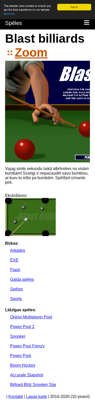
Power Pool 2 (22, 326)
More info (9, 14)
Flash (15, 270)
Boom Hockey (22, 365)
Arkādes (17, 250)
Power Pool (20, 355)
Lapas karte (36, 396)
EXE (14, 260)
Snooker (17, 336)
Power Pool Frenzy (27, 346)
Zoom (31, 52)
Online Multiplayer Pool (31, 317)
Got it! (74, 7)
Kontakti (15, 396)
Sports (16, 299)
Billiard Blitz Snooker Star (33, 384)
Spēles (13, 23)
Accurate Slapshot (26, 375)
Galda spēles (22, 279)
